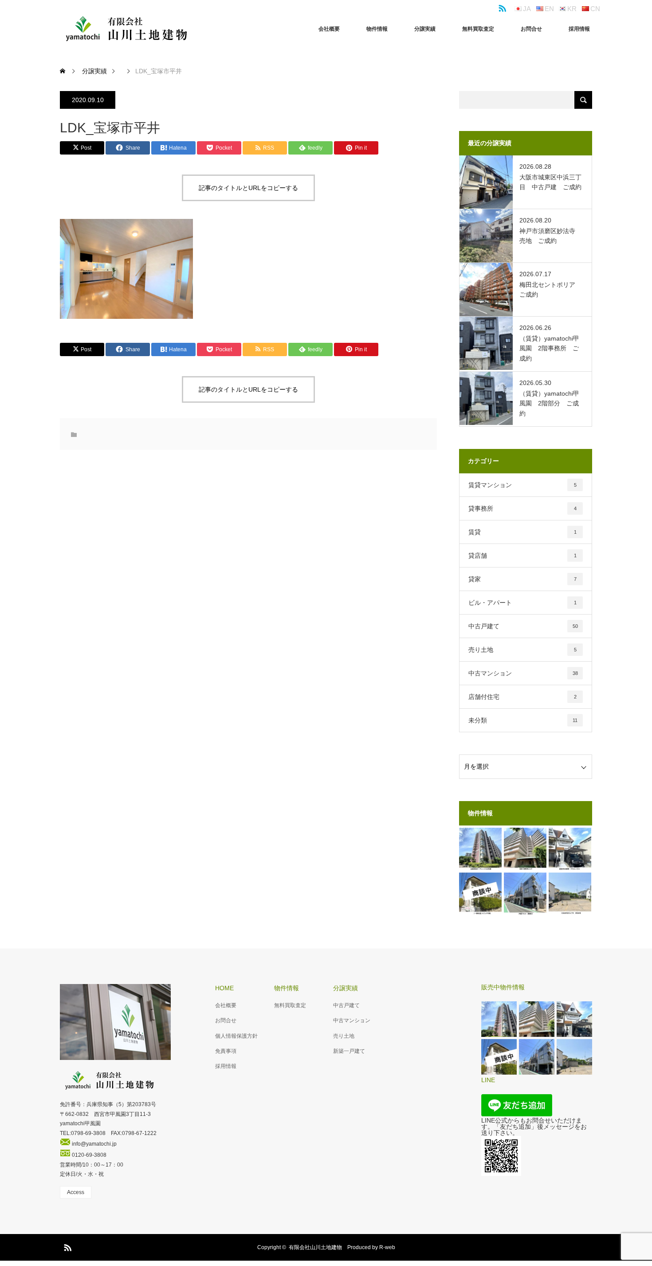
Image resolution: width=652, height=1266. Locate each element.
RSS (501, 6)
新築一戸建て (349, 1051)
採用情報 (579, 29)
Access (75, 1192)
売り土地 (522, 649)
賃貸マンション (522, 484)
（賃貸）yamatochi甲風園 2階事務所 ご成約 (549, 348)
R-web (387, 1247)
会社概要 (329, 29)
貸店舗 (522, 555)
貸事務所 (522, 508)
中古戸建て (523, 626)
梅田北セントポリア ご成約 (550, 289)
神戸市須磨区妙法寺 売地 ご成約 (550, 235)
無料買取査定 (478, 29)
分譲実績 (425, 29)
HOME (224, 988)
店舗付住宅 (522, 696)
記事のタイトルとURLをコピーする (248, 187)
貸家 (522, 579)
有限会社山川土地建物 (315, 1247)
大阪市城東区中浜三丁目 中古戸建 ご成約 (550, 182)
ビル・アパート (522, 602)
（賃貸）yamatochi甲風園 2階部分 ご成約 (549, 403)
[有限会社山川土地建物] (126, 28)
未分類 (522, 720)
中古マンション (523, 673)
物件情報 (377, 29)
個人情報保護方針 (236, 1036)
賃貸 (522, 532)
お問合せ (531, 29)
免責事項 (225, 1051)
